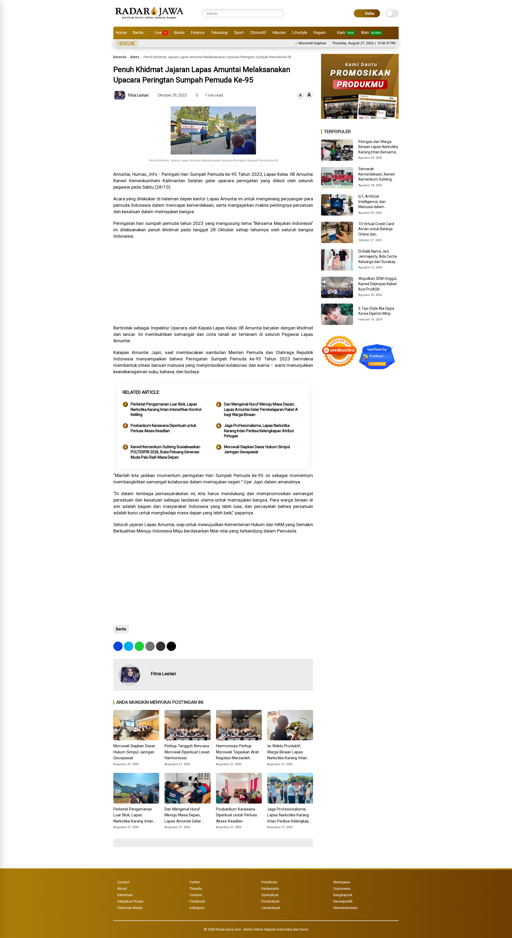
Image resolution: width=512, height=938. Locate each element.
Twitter (194, 882)
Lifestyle (299, 32)
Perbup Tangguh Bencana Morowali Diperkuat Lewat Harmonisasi (187, 752)
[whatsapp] (139, 646)
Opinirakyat (270, 895)
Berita (138, 32)
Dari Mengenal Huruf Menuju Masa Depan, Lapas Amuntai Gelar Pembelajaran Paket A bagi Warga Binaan (261, 409)
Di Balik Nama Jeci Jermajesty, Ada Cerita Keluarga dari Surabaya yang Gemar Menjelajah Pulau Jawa (378, 257)
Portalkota (269, 882)
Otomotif (258, 32)
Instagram (197, 908)
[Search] (279, 13)
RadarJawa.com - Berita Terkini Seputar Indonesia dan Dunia (262, 929)
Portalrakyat (270, 901)
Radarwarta (270, 889)
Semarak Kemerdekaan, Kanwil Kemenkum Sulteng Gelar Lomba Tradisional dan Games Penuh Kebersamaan (377, 174)
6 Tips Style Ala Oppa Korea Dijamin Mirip (376, 311)
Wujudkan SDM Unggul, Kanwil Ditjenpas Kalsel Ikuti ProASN (377, 283)
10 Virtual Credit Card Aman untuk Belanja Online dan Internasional (376, 229)
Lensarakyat (270, 908)
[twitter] (128, 646)
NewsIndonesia (345, 908)
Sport (239, 32)
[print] (150, 646)
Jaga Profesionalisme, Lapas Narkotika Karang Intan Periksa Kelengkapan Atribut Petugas (259, 430)
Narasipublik (343, 901)
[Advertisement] (213, 282)
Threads (195, 889)
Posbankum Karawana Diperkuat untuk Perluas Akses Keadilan (163, 428)
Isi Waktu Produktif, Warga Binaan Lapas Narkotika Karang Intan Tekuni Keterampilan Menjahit (287, 752)
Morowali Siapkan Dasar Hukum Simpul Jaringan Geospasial (321, 43)
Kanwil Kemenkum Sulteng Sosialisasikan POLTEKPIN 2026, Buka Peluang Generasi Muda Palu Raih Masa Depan (165, 452)
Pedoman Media (129, 908)
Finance (198, 32)
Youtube (195, 895)
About (122, 889)
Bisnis (179, 32)
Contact (123, 882)
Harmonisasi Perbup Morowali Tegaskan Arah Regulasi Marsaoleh (237, 752)
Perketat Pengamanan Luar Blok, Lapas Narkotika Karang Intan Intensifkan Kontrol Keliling (166, 409)
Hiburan (279, 32)
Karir (345, 32)
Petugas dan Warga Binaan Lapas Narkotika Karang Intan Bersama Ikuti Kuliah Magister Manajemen (378, 147)
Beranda (119, 57)
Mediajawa (341, 882)
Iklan (371, 32)
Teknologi (219, 32)
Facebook (197, 901)
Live (161, 32)
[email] (160, 646)
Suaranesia (341, 889)
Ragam (320, 32)
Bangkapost (342, 895)
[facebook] (118, 646)
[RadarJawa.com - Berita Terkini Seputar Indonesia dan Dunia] (149, 19)
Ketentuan (125, 895)
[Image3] (360, 117)
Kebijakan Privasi (130, 901)
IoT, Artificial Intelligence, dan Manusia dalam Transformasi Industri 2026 (376, 202)
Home (121, 32)
